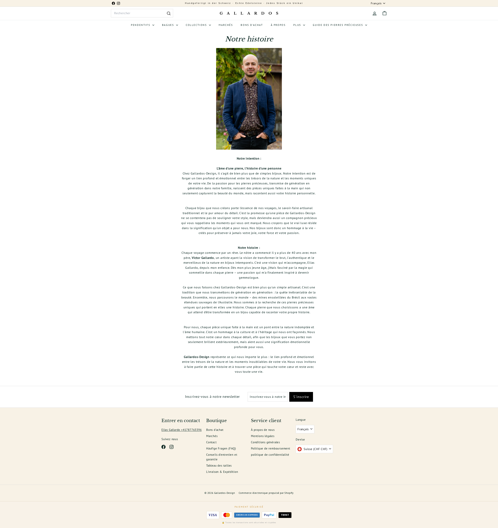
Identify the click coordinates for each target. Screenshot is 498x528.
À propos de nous (263, 430)
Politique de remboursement (270, 448)
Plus (297, 25)
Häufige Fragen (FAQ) (221, 448)
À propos (278, 25)
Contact (211, 442)
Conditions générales (265, 442)
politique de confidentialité (270, 454)
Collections (197, 25)
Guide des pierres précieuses (338, 25)
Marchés (226, 25)
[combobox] (142, 13)
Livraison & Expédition (222, 472)
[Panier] (384, 13)
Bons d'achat (252, 25)
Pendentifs (141, 25)
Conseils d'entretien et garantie (221, 457)
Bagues (168, 25)
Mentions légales (262, 436)
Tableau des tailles (219, 465)
